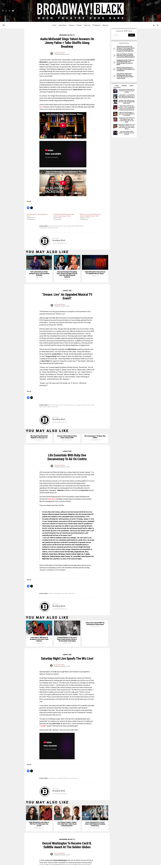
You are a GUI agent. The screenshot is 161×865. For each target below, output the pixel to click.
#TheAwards (96, 25)
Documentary (57, 593)
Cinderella (66, 405)
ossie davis (64, 593)
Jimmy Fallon (62, 226)
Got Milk (42, 726)
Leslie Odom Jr (52, 778)
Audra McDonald (53, 226)
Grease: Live (73, 405)
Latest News (62, 25)
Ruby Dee (72, 593)
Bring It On (59, 405)
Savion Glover (71, 226)
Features (71, 25)
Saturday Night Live (63, 778)
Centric (50, 593)
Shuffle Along (79, 226)
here (40, 107)
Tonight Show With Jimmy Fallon (48, 228)
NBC (49, 406)
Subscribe (87, 25)
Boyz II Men (52, 405)
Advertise (105, 25)
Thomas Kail (54, 406)
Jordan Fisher (90, 405)
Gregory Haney (81, 405)
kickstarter (52, 499)
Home (54, 25)
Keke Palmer (43, 406)
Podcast (79, 25)
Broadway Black (60, 52)
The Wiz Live (74, 778)
